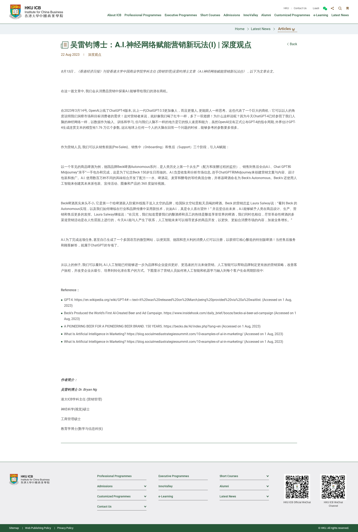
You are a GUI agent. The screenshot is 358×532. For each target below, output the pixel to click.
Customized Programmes (121, 496)
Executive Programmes (173, 476)
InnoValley (165, 486)
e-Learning (165, 496)
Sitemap (14, 528)
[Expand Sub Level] (266, 476)
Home (239, 29)
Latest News (261, 29)
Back (293, 44)
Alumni (244, 486)
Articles (284, 29)
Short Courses (244, 476)
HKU (286, 8)
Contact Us (300, 8)
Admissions (121, 486)
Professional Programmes (114, 476)
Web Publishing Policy (38, 528)
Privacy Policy (65, 528)
